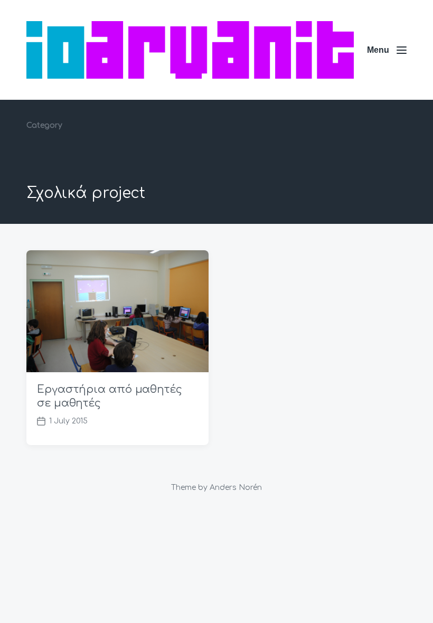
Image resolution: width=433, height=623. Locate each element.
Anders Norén (236, 488)
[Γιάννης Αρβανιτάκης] (190, 50)
